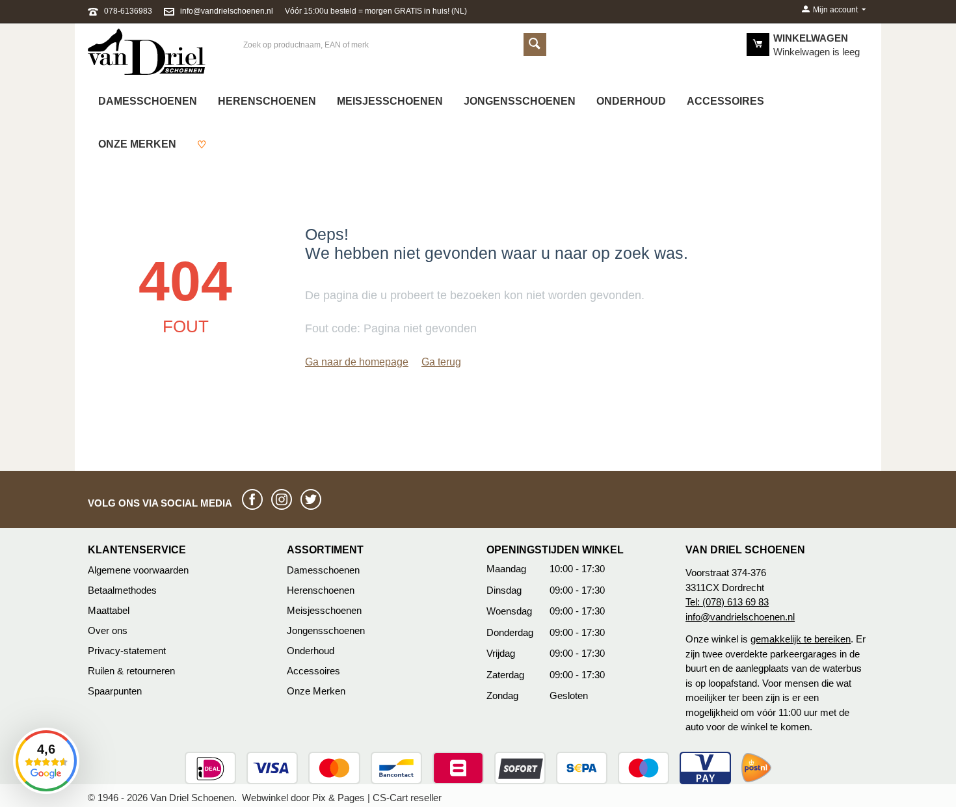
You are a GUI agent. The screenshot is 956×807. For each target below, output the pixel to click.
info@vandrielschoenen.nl (226, 11)
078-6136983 (128, 11)
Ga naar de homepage (356, 361)
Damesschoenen (147, 101)
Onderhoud (631, 101)
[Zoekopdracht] (535, 44)
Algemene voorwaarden (138, 569)
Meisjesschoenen (390, 101)
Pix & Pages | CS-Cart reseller (377, 797)
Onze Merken (316, 690)
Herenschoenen (267, 101)
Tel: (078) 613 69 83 (727, 601)
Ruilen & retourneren (131, 670)
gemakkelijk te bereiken (800, 638)
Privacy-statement (127, 650)
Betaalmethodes (122, 590)
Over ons (107, 630)
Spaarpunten (115, 690)
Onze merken (137, 144)
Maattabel (108, 610)
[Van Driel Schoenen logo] (147, 50)
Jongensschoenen (520, 101)
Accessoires (725, 101)
